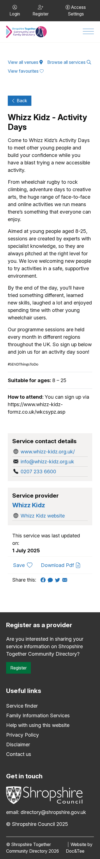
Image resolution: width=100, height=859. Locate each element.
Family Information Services (38, 715)
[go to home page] (26, 32)
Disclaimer (18, 744)
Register (18, 668)
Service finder (22, 706)
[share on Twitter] (58, 580)
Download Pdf (58, 565)
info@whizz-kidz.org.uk (47, 461)
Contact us (18, 754)
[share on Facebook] (44, 580)
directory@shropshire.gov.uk (53, 812)
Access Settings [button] (77, 11)
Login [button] (14, 14)
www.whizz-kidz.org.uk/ (48, 452)
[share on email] (65, 580)
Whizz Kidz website (43, 516)
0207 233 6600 (38, 471)
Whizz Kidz (28, 505)
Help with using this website (37, 725)
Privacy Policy (22, 735)
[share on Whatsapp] (51, 580)
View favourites (24, 71)
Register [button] (40, 14)
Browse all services (67, 62)
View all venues (23, 62)
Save (25, 565)
